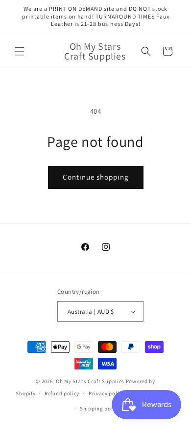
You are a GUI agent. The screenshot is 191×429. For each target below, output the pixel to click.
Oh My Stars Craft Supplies (90, 381)
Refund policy (62, 393)
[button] (19, 51)
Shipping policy (100, 408)
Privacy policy (107, 393)
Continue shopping (96, 177)
